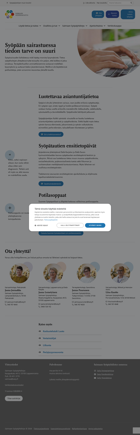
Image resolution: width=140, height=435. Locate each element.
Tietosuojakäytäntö (50, 220)
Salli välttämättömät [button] (70, 225)
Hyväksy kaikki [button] (95, 225)
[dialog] (70, 217)
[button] (41, 225)
